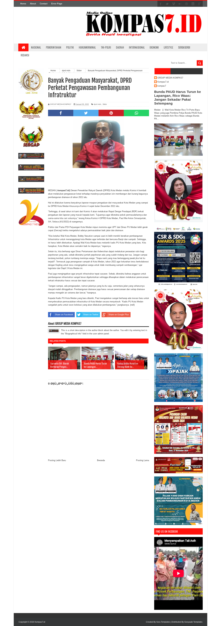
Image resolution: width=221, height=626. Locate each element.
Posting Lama (142, 460)
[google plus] (199, 4)
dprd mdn (97, 104)
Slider (105, 104)
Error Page (56, 3)
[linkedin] (193, 4)
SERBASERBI (184, 47)
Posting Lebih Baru (57, 460)
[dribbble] (186, 4)
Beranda (101, 460)
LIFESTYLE (168, 47)
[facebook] (160, 4)
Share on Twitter (90, 314)
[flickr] (180, 4)
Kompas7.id (163, 82)
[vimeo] (173, 4)
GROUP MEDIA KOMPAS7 (170, 78)
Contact (43, 3)
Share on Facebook (64, 314)
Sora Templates (163, 622)
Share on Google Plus (118, 314)
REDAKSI (25, 55)
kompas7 (161, 86)
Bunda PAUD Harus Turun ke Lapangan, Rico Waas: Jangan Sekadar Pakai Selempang (177, 97)
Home (23, 3)
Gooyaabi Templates (193, 622)
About (33, 3)
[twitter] (167, 4)
